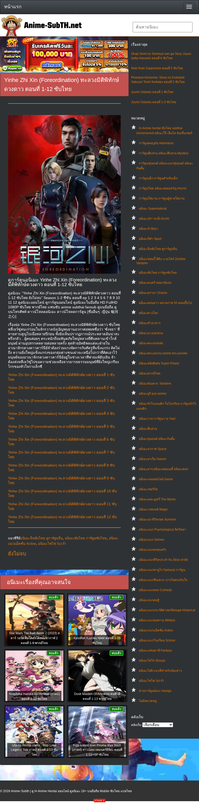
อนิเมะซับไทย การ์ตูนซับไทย (158, 272)
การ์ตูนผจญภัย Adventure (156, 143)
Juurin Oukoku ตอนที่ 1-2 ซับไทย (153, 102)
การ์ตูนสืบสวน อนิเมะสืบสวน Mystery (163, 153)
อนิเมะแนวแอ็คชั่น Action (156, 630)
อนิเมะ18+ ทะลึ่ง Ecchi (154, 218)
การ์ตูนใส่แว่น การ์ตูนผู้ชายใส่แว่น (161, 198)
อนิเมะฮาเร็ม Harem (152, 459)
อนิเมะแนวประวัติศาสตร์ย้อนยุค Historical (167, 610)
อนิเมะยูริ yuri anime (152, 393)
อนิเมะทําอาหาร (149, 323)
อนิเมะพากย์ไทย (149, 373)
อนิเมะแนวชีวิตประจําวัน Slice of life (163, 560)
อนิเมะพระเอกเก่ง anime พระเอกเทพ (163, 353)
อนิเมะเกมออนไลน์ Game (156, 479)
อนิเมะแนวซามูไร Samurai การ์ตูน (162, 570)
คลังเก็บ (136, 725)
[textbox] (163, 27)
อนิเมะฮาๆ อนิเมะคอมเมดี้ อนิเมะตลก (163, 469)
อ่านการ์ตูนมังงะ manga (155, 691)
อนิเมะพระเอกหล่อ (151, 343)
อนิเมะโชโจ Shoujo (152, 660)
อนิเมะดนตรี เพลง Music (155, 283)
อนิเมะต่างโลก (148, 313)
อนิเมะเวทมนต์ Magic (153, 509)
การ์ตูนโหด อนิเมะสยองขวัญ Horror (163, 188)
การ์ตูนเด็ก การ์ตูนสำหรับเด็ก (158, 178)
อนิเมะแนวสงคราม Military (157, 620)
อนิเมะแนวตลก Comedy (155, 590)
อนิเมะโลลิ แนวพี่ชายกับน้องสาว (160, 670)
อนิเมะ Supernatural (153, 208)
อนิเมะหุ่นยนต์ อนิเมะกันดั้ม (157, 439)
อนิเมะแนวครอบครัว (152, 550)
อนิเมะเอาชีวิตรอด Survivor (157, 519)
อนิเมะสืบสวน (148, 429)
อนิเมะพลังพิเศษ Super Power (159, 363)
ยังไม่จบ (17, 553)
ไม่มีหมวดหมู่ (148, 701)
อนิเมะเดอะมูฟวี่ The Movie (157, 499)
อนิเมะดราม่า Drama (153, 293)
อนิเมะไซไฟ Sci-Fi (151, 681)
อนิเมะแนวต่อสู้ (149, 600)
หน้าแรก (13, 6)
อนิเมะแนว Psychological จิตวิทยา (162, 529)
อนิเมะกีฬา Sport (150, 239)
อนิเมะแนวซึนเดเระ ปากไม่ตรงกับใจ (163, 580)
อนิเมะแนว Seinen (151, 539)
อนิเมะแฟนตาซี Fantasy (155, 650)
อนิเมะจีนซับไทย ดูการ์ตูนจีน (158, 249)
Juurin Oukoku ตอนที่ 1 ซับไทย (152, 92)
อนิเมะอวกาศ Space (153, 449)
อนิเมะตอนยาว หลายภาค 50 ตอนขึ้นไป (165, 303)
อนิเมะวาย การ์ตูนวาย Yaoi (157, 418)
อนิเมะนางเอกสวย (151, 333)
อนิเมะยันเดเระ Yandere (155, 383)
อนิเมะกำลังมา (148, 229)
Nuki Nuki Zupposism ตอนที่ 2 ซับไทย (157, 68)
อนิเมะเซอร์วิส (148, 489)
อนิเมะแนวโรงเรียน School (157, 640)
